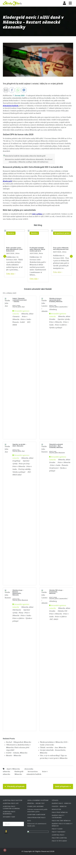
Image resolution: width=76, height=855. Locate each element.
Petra (17, 253)
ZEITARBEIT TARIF (9, 817)
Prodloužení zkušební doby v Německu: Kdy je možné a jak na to (14, 249)
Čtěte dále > (10, 279)
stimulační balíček (34, 774)
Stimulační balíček (10, 106)
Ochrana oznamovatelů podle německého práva (37, 810)
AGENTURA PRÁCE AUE (11, 803)
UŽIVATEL (55, 800)
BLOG (29, 820)
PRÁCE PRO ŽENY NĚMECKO (61, 820)
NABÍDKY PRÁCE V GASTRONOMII (58, 816)
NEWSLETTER (56, 809)
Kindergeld (19, 772)
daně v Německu (13, 769)
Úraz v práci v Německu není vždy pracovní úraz (37, 248)
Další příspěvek (62, 786)
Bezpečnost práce (38, 233)
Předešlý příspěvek (15, 786)
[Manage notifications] (4, 850)
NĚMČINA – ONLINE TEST (36, 803)
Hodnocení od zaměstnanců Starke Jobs (36, 825)
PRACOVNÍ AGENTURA (59, 838)
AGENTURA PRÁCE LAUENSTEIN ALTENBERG (11, 807)
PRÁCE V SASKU (57, 829)
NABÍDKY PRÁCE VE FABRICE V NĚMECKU (62, 825)
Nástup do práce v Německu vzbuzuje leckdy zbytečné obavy (60, 249)
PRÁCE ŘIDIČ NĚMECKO (60, 812)
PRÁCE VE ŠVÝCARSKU (59, 841)
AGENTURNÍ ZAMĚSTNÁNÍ (36, 814)
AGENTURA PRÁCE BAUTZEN (12, 800)
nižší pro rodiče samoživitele (44, 214)
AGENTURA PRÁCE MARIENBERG (9, 813)
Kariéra (11, 233)
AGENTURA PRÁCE (58, 835)
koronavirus (33, 772)
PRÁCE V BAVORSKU (58, 832)
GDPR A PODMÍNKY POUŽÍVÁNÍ (37, 800)
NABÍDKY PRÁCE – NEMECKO (61, 803)
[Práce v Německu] (12, 3)
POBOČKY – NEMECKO (59, 806)
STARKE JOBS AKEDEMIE (35, 806)
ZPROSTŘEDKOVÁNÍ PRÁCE (36, 817)
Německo (18, 774)
